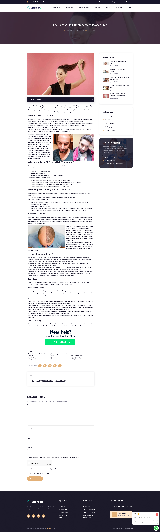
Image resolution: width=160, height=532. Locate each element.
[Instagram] (38, 516)
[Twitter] (33, 516)
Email (29, 438)
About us (120, 2)
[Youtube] (43, 516)
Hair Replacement (47, 380)
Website (29, 448)
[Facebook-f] (28, 516)
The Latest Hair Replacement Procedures (80, 25)
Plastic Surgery (69, 7)
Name (29, 429)
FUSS (38, 380)
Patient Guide (119, 7)
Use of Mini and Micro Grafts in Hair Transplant (37, 355)
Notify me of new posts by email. (38, 473)
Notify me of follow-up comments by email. (42, 469)
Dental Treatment (84, 7)
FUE (33, 380)
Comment (30, 405)
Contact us (129, 2)
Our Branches (103, 2)
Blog (113, 2)
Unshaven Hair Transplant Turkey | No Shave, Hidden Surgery (81, 355)
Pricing (130, 7)
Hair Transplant (60, 380)
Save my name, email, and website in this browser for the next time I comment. (53, 457)
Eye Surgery (97, 7)
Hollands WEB (50, 528)
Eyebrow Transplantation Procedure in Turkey (59, 355)
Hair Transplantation (54, 7)
